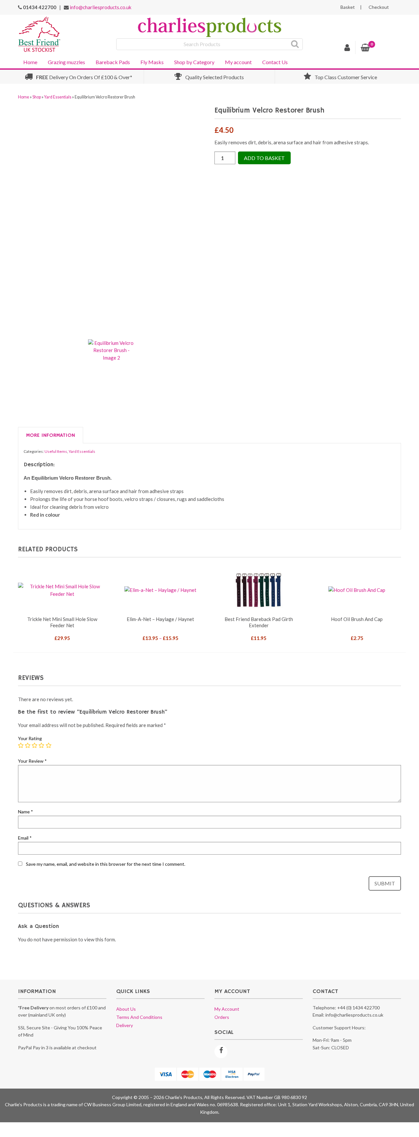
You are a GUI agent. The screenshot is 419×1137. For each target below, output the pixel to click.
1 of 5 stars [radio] (21, 746)
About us (126, 1009)
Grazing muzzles (66, 62)
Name (25, 811)
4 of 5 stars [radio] (42, 746)
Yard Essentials (57, 97)
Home (30, 62)
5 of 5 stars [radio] (49, 746)
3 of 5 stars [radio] (35, 746)
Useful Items (56, 451)
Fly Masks (152, 62)
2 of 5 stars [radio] (28, 746)
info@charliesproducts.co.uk (100, 7)
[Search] (295, 44)
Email (25, 838)
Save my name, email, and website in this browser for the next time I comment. (105, 864)
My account (238, 62)
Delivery (124, 1025)
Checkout (379, 7)
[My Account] (347, 48)
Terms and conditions (139, 1017)
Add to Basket (264, 158)
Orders (221, 1017)
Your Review (32, 761)
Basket (347, 7)
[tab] (50, 435)
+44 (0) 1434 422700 (358, 1007)
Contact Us (275, 62)
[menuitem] (30, 61)
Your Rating (30, 738)
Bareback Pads (113, 62)
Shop (36, 97)
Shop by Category (194, 62)
